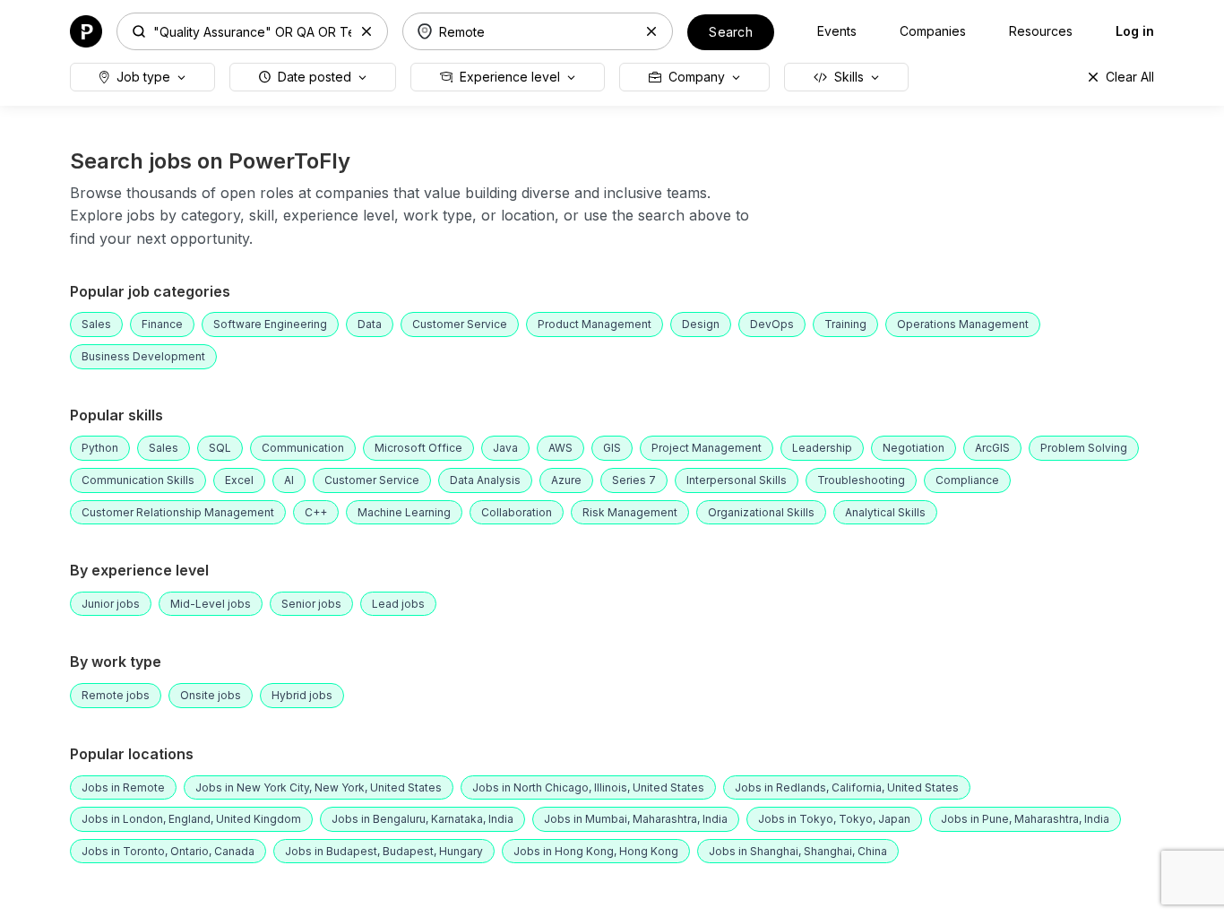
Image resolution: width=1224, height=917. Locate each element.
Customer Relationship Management (178, 512)
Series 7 (634, 480)
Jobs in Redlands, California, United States (847, 787)
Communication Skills (138, 480)
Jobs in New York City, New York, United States (318, 787)
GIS (612, 447)
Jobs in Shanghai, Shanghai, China (798, 851)
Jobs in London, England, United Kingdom (191, 819)
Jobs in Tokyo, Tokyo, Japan (834, 819)
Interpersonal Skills (736, 480)
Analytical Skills (885, 512)
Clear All (1130, 76)
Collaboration (516, 512)
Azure (566, 480)
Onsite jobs (210, 695)
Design (701, 324)
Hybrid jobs (302, 695)
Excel (239, 480)
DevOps (772, 324)
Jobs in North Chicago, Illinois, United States (588, 787)
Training (845, 324)
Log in (1135, 31)
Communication (303, 447)
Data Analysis (485, 480)
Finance (162, 324)
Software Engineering (270, 324)
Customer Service (459, 324)
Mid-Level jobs (210, 603)
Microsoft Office (418, 447)
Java (505, 447)
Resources (1041, 31)
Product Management (594, 324)
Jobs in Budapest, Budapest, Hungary (384, 851)
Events (837, 31)
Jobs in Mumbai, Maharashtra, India (636, 819)
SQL (220, 447)
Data (370, 324)
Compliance (967, 480)
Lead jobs (398, 603)
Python (100, 447)
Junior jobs (111, 603)
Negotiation (913, 447)
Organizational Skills (761, 512)
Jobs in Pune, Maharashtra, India (1025, 819)
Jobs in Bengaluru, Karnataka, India (422, 819)
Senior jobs (311, 603)
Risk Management (629, 512)
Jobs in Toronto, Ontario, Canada (168, 851)
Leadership (822, 447)
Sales (96, 324)
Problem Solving (1083, 447)
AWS (560, 447)
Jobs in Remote (123, 787)
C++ (316, 512)
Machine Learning (404, 512)
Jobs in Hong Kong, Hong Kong (595, 851)
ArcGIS (992, 447)
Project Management (706, 447)
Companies (933, 31)
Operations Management (963, 324)
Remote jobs (116, 695)
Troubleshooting (861, 480)
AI (289, 480)
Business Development (143, 356)
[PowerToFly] (86, 30)
